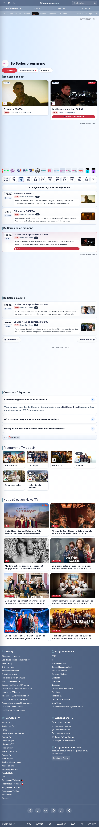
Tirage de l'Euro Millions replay (15, 696)
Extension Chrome (62, 730)
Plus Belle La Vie (59, 663)
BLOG (73, 824)
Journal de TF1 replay (11, 692)
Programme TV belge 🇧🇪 (12, 780)
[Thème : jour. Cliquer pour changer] (14, 3)
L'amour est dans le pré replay (15, 699)
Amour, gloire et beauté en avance (17, 703)
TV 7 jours (63, 14)
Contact (5, 798)
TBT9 (54, 656)
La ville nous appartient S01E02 (31, 304)
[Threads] (53, 810)
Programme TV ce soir (19, 448)
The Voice (56, 681)
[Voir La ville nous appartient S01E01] (88, 242)
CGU (29, 824)
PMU (4, 776)
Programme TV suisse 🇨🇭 (12, 784)
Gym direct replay (9, 674)
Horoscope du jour (10, 769)
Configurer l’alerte (60, 758)
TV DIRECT (37, 8)
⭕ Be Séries (14, 437)
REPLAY (61, 8)
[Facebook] (30, 810)
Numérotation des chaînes (13, 733)
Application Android (63, 726)
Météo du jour (8, 766)
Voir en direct (22, 249)
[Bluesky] (45, 810)
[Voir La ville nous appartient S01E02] (88, 310)
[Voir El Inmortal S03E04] (88, 216)
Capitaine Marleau (59, 674)
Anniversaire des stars (11, 762)
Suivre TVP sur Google (64, 737)
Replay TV (6, 737)
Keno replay (7, 663)
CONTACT (92, 824)
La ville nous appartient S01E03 (31, 322)
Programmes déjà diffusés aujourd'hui (50, 187)
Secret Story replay (10, 670)
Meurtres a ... (57, 696)
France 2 (79, 14)
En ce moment (24, 14)
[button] (69, 810)
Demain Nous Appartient (62, 667)
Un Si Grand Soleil (59, 670)
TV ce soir (12, 14)
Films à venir (7, 748)
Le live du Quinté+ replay (12, 706)
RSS (49, 824)
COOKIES (39, 824)
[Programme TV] (4, 437)
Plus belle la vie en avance (13, 678)
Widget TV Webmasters (65, 741)
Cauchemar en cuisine (61, 699)
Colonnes (52, 14)
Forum (4, 730)
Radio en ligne (8, 741)
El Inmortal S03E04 (24, 211)
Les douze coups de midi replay (16, 660)
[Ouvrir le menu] (4, 3)
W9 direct (56, 692)
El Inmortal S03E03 (24, 193)
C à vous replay (8, 667)
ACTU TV (86, 8)
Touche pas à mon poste (62, 688)
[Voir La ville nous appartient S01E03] (88, 327)
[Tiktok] (61, 810)
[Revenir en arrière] (19, 3)
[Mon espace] (9, 3)
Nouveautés (7, 794)
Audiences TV (8, 726)
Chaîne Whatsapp (62, 733)
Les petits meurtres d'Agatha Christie (67, 706)
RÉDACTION (61, 824)
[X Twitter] (38, 810)
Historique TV (8, 744)
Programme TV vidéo (11, 787)
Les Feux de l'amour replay (13, 710)
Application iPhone (63, 722)
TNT (4, 14)
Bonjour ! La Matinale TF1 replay (15, 685)
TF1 (72, 14)
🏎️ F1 (35, 14)
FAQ (82, 824)
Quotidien (56, 685)
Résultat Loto (7, 773)
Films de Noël (8, 758)
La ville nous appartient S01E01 (31, 234)
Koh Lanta (56, 678)
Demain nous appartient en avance (17, 688)
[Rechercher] (95, 3)
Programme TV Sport (11, 791)
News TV (6, 723)
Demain (43, 14)
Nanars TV (6, 755)
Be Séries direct (27, 70)
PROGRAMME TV (13, 8)
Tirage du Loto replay (11, 656)
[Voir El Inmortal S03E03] (88, 199)
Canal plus (89, 14)
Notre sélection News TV (20, 499)
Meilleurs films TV (9, 751)
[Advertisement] (49, 39)
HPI (53, 660)
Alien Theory (57, 703)
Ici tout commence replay (12, 681)
